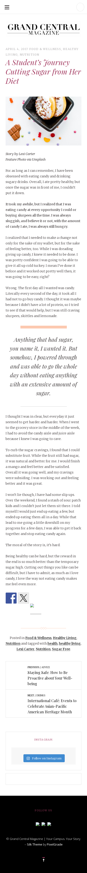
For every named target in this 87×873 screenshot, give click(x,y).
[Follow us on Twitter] (43, 823)
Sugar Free (61, 649)
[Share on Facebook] (11, 598)
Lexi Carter (25, 649)
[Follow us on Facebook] (37, 823)
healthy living (70, 643)
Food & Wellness (45, 49)
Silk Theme (34, 844)
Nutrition (29, 54)
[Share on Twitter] (23, 598)
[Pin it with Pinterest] (35, 609)
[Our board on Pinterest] (49, 823)
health (53, 643)
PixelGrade (55, 844)
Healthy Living (65, 638)
